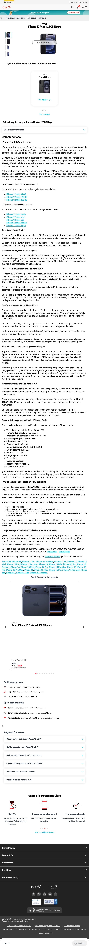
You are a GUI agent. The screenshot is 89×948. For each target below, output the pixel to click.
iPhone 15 (71, 567)
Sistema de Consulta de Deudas (74, 929)
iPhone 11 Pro (28, 561)
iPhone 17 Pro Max (38, 572)
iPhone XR (16, 561)
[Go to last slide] (5, 627)
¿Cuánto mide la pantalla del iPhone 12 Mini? (24, 763)
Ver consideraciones (44, 832)
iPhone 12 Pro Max (29, 564)
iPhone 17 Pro (22, 572)
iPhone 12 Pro (13, 564)
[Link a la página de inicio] (1, 18)
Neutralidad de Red (52, 929)
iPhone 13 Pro (69, 564)
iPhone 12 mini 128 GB (16, 197)
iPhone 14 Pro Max (57, 567)
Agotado (81, 943)
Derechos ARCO (9, 929)
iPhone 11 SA (60, 561)
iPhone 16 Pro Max (71, 570)
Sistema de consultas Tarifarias (30, 929)
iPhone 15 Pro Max (14, 570)
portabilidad (64, 551)
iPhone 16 (28, 570)
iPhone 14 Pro (41, 567)
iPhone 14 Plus (27, 567)
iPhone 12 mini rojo (15, 220)
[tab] (35, 673)
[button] (79, 2)
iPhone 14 (15, 567)
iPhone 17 (10, 572)
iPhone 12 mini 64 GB (16, 194)
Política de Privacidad (72, 926)
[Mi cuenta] (82, 7)
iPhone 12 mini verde (16, 214)
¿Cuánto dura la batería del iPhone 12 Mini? (23, 739)
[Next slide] (83, 627)
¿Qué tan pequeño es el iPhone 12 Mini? (22, 747)
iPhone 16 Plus (41, 570)
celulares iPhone (52, 556)
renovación (52, 551)
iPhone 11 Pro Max (44, 561)
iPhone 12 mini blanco (16, 223)
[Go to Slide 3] (8, 47)
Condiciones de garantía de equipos (47, 926)
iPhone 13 (43, 564)
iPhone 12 (72, 561)
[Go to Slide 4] (8, 54)
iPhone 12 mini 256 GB (16, 200)
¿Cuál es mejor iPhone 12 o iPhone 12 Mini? (23, 755)
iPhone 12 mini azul (15, 217)
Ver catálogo (44, 114)
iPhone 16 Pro (55, 570)
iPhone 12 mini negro (16, 225)
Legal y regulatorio (45, 933)
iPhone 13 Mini (55, 564)
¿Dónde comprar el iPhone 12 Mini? (20, 772)
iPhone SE (6, 561)
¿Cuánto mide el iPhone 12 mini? (19, 780)
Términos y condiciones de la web (19, 926)
